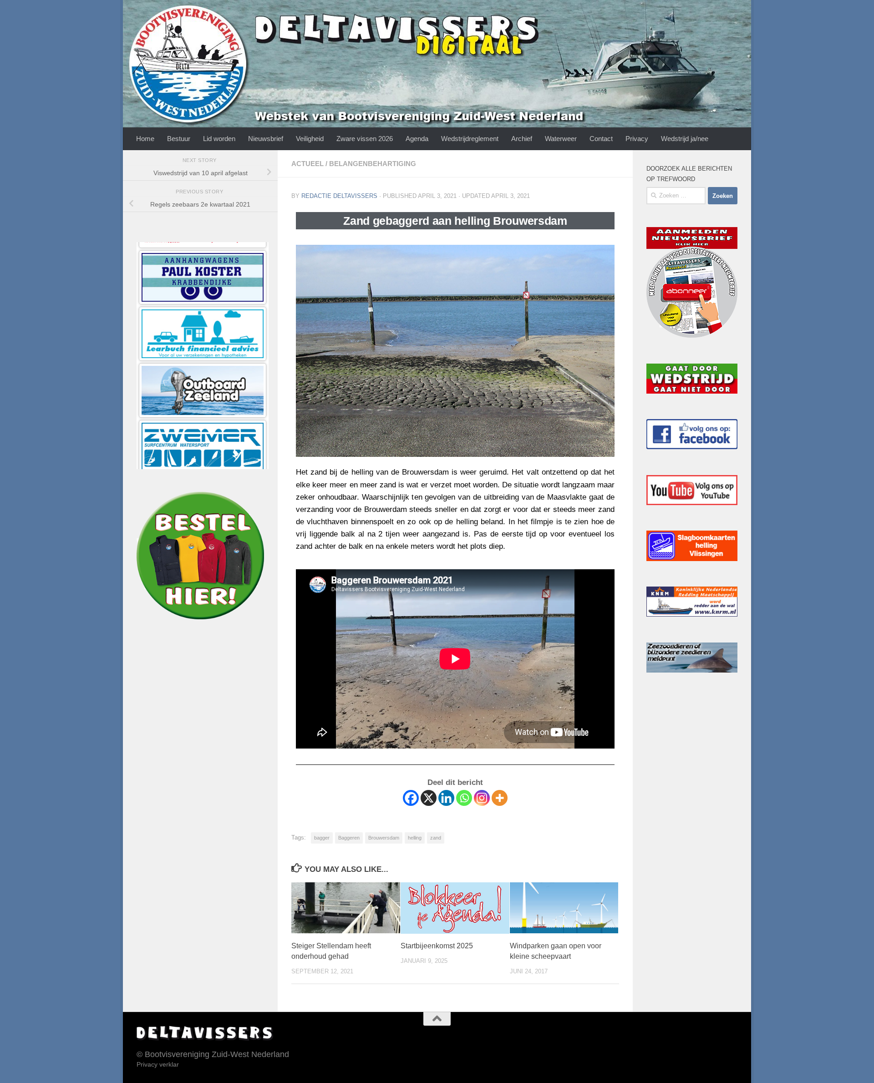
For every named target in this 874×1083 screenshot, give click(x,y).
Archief (521, 138)
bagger (322, 837)
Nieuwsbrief (265, 138)
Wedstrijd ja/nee (684, 138)
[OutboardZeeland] (203, 257)
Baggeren (349, 837)
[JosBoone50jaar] (203, 370)
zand (435, 837)
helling (415, 837)
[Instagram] (482, 798)
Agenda (417, 138)
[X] (429, 798)
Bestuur (178, 138)
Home (145, 138)
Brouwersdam (383, 837)
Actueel (307, 163)
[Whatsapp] (464, 798)
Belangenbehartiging (372, 163)
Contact (601, 138)
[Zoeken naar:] (676, 195)
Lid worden (219, 138)
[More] (500, 798)
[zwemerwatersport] (203, 313)
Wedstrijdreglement (469, 138)
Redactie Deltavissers (339, 195)
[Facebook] (411, 798)
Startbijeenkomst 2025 (437, 946)
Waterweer (561, 138)
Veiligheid (310, 138)
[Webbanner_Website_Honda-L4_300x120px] (203, 426)
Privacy (636, 138)
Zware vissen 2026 (364, 138)
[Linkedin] (446, 798)
